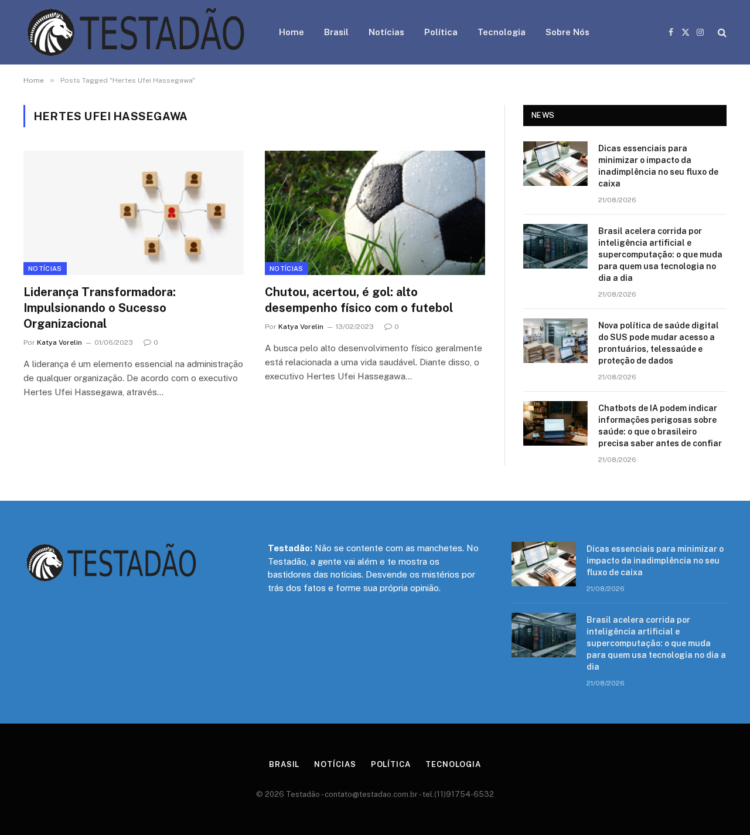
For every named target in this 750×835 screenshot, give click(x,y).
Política (441, 32)
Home (291, 32)
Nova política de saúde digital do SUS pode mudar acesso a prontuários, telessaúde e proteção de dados (658, 343)
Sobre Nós (567, 32)
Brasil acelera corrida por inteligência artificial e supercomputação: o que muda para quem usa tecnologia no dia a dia (660, 254)
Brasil (336, 32)
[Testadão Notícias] (135, 32)
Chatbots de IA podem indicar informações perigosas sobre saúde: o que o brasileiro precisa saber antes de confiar (660, 425)
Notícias (386, 32)
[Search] (721, 32)
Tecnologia (502, 32)
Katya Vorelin (59, 342)
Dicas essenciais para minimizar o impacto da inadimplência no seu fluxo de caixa (658, 166)
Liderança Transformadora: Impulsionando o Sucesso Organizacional (99, 308)
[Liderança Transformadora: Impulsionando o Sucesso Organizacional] (133, 213)
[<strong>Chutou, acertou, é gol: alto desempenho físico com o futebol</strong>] (375, 213)
